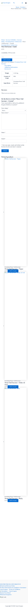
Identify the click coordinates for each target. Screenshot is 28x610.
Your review (5, 112)
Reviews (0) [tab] (8, 69)
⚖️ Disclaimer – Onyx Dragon (8, 591)
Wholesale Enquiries (6, 594)
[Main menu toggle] (22, 2)
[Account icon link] (26, 3)
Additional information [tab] (11, 67)
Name (3, 132)
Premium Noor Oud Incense (14, 41)
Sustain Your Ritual (5, 593)
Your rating (4, 108)
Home (3, 40)
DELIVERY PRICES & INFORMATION (10, 584)
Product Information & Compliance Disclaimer (13, 587)
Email (3, 138)
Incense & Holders (11, 40)
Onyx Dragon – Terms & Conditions (10, 589)
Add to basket (6, 59)
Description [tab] (8, 65)
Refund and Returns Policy (7, 586)
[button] (14, 3)
